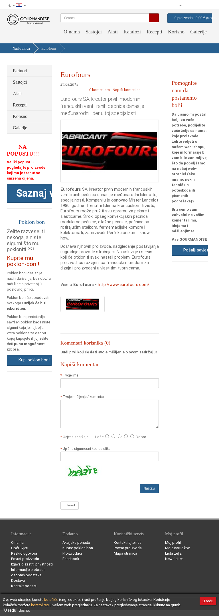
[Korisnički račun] (178, 5)
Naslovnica (21, 48)
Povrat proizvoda (25, 559)
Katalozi (132, 32)
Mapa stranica (125, 553)
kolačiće (51, 599)
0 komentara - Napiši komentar (114, 90)
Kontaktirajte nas (127, 542)
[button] (29, 193)
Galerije (198, 32)
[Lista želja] (186, 5)
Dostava (18, 580)
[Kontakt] (168, 5)
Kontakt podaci (23, 586)
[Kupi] (207, 5)
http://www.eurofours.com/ (123, 284)
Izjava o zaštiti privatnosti (32, 564)
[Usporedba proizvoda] (192, 5)
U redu (207, 601)
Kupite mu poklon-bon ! (23, 261)
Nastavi (149, 488)
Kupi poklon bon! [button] (33, 360)
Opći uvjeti (19, 548)
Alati (113, 32)
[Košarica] (200, 5)
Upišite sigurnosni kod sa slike (86, 449)
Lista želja (173, 553)
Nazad (70, 505)
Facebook (70, 559)
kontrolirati (40, 605)
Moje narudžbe (177, 548)
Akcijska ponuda (76, 542)
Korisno (176, 32)
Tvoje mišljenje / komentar (83, 397)
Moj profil (173, 542)
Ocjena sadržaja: (77, 437)
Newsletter (174, 559)
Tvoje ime (70, 375)
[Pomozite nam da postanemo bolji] (161, 5)
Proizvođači (72, 553)
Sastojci (94, 32)
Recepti (154, 32)
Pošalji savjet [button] (194, 250)
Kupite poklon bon (77, 548)
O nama (72, 32)
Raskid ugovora (24, 553)
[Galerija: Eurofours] (82, 304)
